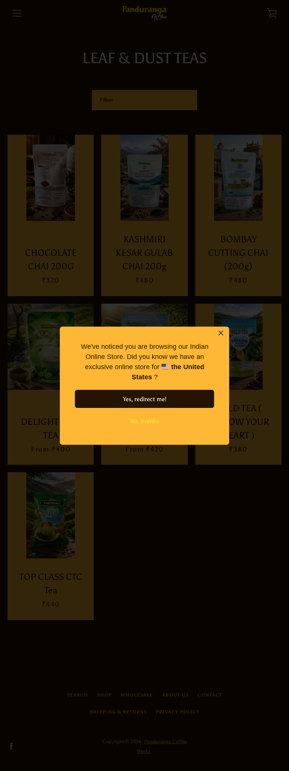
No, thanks (144, 420)
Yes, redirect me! (144, 399)
